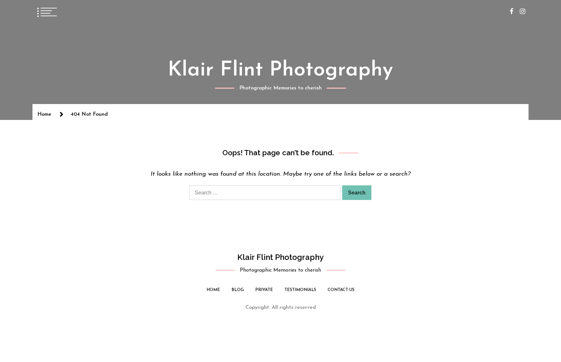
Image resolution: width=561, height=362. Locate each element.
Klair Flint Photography (280, 70)
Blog (237, 290)
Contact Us (341, 290)
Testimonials (300, 290)
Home (213, 290)
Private (264, 290)
